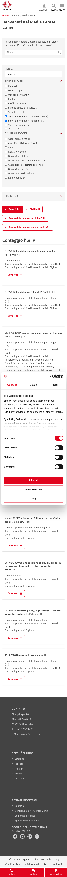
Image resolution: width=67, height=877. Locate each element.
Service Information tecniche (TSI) (25, 218)
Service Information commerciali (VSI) (27, 227)
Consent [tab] (12, 385)
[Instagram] (30, 838)
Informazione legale (18, 859)
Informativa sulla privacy (46, 859)
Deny (33, 498)
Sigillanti (33, 209)
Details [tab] (33, 385)
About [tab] (55, 385)
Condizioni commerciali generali (22, 864)
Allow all (33, 480)
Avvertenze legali (53, 864)
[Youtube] (22, 838)
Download (13, 275)
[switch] (59, 447)
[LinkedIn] (37, 838)
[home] (7, 9)
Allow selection (33, 489)
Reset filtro (12, 209)
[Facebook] (15, 838)
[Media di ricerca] (59, 53)
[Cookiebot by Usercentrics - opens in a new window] (49, 376)
